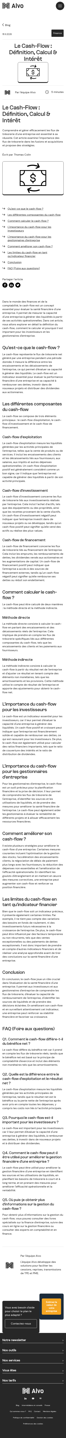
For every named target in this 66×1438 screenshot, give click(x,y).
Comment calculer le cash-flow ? (28, 221)
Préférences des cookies (33, 1424)
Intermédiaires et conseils (32, 1405)
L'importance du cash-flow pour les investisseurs (29, 228)
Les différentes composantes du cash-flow (34, 215)
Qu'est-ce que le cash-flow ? (25, 208)
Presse (47, 1405)
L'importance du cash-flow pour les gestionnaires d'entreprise (29, 238)
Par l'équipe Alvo (25, 92)
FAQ (30, 1411)
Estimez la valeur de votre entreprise (51, 1306)
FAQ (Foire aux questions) (24, 268)
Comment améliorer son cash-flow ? (30, 246)
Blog (17, 1405)
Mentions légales (49, 1411)
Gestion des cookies (45, 1418)
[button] (60, 6)
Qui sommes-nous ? (18, 1411)
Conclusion (14, 262)
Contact (37, 1411)
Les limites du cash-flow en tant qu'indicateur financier (27, 254)
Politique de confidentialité (23, 1418)
